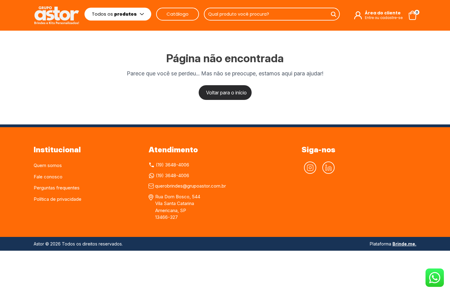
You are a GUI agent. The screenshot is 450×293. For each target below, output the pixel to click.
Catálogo (178, 14)
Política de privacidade (57, 199)
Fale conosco (48, 177)
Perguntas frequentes (57, 188)
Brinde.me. (404, 243)
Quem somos (48, 165)
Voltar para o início (226, 92)
